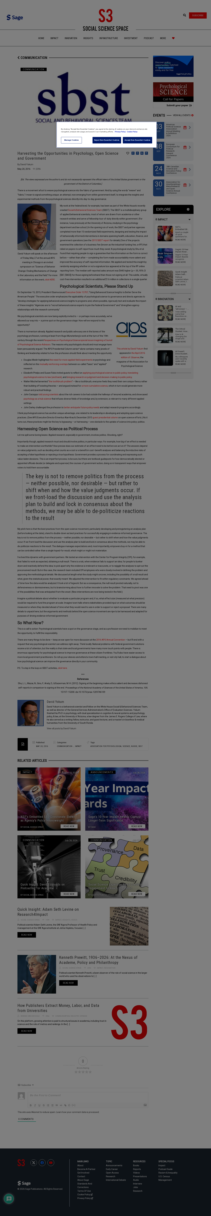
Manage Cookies (71, 140)
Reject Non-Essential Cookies (106, 140)
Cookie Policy (132, 132)
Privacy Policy (120, 132)
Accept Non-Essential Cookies (137, 140)
